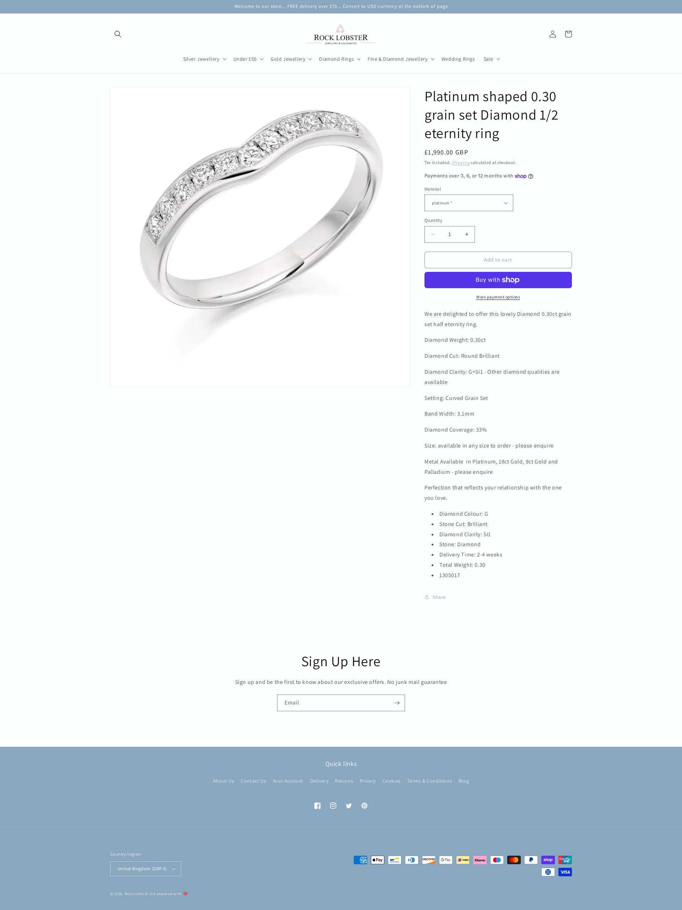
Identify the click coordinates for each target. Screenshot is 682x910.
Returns (344, 781)
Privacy (368, 781)
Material (432, 189)
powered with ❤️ (172, 893)
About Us (223, 781)
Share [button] (439, 597)
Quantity (433, 220)
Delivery (319, 781)
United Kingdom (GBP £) (142, 869)
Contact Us (253, 781)
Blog (464, 781)
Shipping (461, 162)
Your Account (288, 781)
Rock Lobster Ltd (140, 893)
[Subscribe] (397, 703)
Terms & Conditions (429, 781)
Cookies (392, 781)
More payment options (498, 297)
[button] (118, 34)
